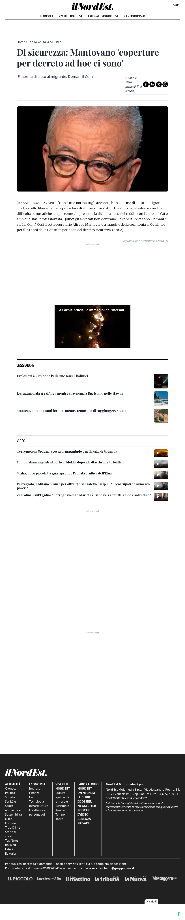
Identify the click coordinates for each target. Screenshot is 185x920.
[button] (92, 326)
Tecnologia (36, 801)
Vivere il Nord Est (70, 16)
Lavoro (33, 797)
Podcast (84, 810)
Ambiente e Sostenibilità (13, 812)
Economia (46, 16)
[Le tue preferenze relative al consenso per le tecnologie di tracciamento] (178, 913)
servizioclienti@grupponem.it (113, 868)
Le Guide (84, 797)
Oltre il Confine (10, 821)
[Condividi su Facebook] (146, 84)
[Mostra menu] (7, 5)
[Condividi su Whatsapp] (165, 84)
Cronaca (10, 788)
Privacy (84, 823)
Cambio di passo (134, 16)
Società (10, 797)
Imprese (34, 788)
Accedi (176, 4)
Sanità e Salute (10, 803)
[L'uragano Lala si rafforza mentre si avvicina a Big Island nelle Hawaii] (161, 398)
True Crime (12, 827)
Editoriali (11, 853)
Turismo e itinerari (62, 808)
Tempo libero (60, 816)
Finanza (34, 793)
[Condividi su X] (159, 84)
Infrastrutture (38, 806)
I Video (83, 814)
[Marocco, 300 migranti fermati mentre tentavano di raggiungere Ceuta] (161, 416)
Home (21, 42)
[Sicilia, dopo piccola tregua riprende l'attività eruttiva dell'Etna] (161, 475)
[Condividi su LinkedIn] (152, 84)
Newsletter (87, 806)
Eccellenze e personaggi (37, 812)
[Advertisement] (92, 28)
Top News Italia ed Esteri (45, 42)
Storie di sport (10, 834)
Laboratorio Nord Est (103, 16)
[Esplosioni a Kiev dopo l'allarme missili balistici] (161, 381)
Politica (10, 793)
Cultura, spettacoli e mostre (62, 797)
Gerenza (84, 819)
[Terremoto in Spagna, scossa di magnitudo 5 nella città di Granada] (161, 453)
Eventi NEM (86, 793)
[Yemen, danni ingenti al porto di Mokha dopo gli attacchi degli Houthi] (161, 464)
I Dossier (85, 801)
